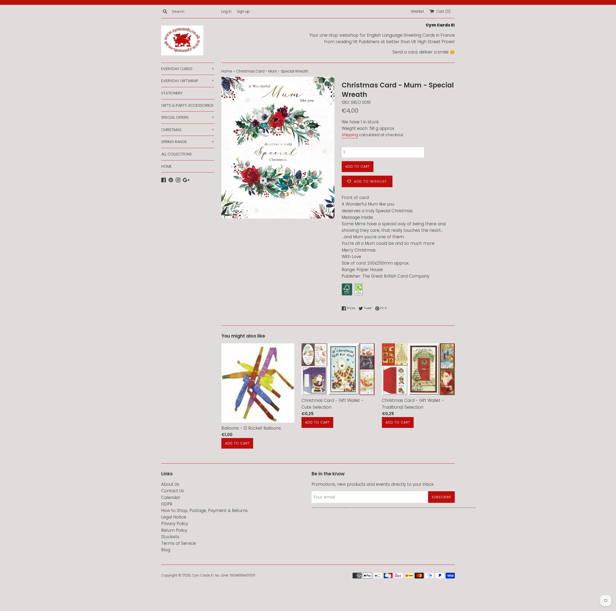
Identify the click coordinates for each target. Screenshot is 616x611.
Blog (165, 550)
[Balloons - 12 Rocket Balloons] (257, 383)
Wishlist (417, 11)
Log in (226, 11)
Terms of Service (178, 543)
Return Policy (174, 530)
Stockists (170, 537)
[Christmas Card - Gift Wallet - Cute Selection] (338, 369)
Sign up (243, 11)
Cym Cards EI (202, 575)
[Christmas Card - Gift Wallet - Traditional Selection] (418, 369)
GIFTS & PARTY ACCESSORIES (187, 105)
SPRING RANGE (187, 142)
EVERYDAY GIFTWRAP (187, 81)
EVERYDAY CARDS (187, 69)
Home (226, 71)
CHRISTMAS (187, 130)
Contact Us (172, 491)
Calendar (170, 497)
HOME (166, 166)
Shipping (350, 135)
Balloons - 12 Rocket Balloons (251, 428)
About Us (170, 484)
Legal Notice (173, 517)
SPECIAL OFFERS (187, 117)
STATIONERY (172, 93)
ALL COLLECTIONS (176, 154)
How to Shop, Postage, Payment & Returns (204, 510)
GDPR (166, 504)
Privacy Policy (174, 523)
